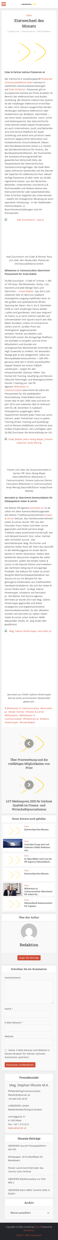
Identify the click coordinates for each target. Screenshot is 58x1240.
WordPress (29, 1230)
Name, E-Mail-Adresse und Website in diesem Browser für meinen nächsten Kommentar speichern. (27, 1054)
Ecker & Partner (17, 89)
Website (9, 1036)
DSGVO (19, 1235)
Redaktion (46, 31)
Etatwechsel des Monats (36, 829)
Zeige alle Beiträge (29, 957)
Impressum (36, 1235)
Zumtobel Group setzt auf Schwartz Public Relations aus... (37, 847)
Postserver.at (32, 718)
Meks (37, 1226)
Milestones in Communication (22, 708)
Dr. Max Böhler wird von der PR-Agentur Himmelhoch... (38, 860)
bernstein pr (37, 507)
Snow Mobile (26, 291)
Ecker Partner (17, 711)
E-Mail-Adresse (14, 1022)
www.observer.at (17, 1127)
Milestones (12, 715)
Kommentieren (28, 31)
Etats (29, 15)
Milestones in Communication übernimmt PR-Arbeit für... (38, 891)
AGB (27, 1235)
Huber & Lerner (35, 711)
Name (9, 1008)
